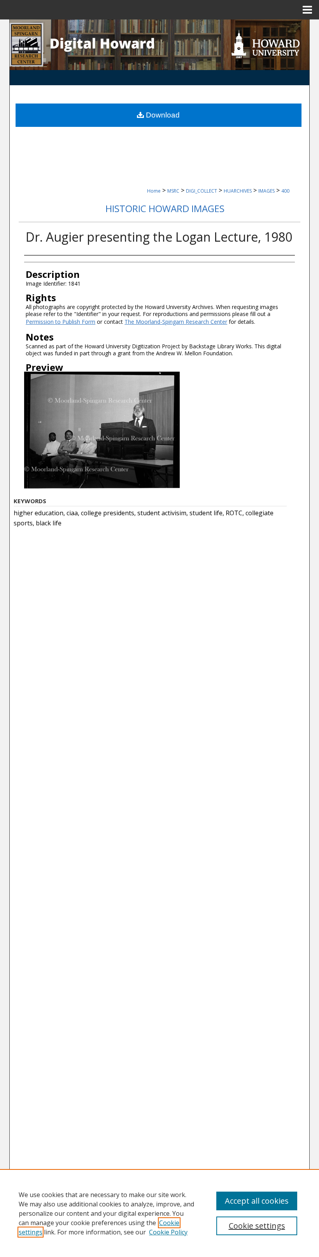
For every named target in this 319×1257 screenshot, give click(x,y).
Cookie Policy (168, 1232)
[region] (159, 1213)
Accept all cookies (257, 1201)
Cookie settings (257, 1225)
